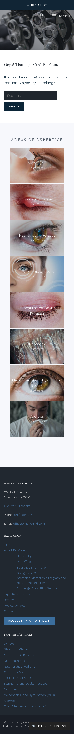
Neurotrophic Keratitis (19, 655)
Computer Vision (15, 672)
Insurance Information (32, 567)
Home (8, 545)
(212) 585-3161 (23, 515)
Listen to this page (51, 726)
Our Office (24, 562)
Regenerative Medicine (19, 666)
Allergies (10, 701)
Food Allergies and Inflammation (26, 706)
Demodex (11, 689)
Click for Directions (17, 506)
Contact (9, 611)
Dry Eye (9, 643)
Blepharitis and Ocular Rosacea (25, 683)
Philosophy (24, 556)
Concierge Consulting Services (38, 588)
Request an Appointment (29, 620)
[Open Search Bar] (42, 15)
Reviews (9, 600)
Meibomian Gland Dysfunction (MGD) (29, 695)
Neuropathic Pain (15, 661)
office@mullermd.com (29, 523)
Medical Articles (15, 605)
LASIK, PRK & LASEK (18, 678)
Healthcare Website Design (17, 726)
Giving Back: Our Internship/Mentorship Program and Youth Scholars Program (41, 578)
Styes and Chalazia (17, 649)
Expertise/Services (17, 594)
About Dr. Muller (15, 550)
